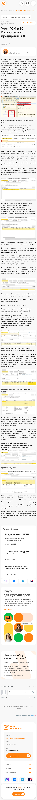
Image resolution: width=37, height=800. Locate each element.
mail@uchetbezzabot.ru (15, 738)
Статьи (11, 11)
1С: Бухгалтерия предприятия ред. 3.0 (16, 17)
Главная (4, 11)
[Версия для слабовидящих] (27, 3)
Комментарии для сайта (26, 715)
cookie (20, 787)
